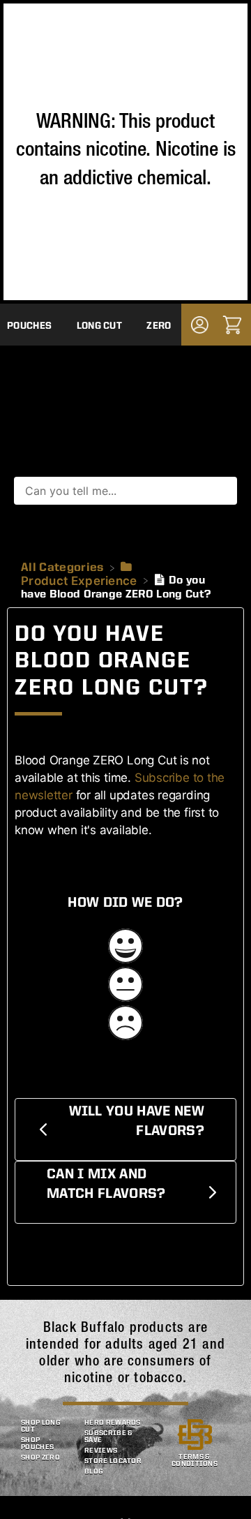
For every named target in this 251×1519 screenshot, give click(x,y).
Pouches (29, 326)
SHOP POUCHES (37, 1444)
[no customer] (199, 325)
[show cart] (232, 325)
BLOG (93, 1471)
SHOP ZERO (40, 1457)
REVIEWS (100, 1450)
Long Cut (100, 326)
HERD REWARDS (112, 1422)
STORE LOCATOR (113, 1461)
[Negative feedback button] (125, 1024)
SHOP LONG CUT (41, 1426)
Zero (158, 326)
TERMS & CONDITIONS (195, 1460)
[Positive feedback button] (125, 947)
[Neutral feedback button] (125, 986)
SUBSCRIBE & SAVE (108, 1437)
